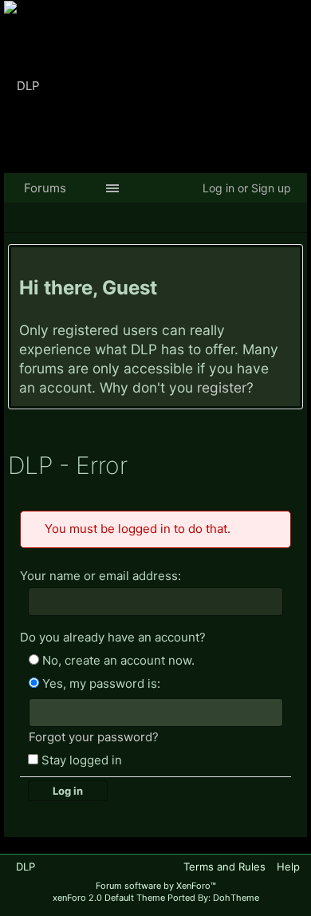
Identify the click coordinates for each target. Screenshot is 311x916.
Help (288, 865)
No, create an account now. (117, 659)
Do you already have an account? (113, 636)
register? (225, 387)
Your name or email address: (100, 575)
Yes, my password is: (99, 682)
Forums (45, 187)
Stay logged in (80, 758)
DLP (25, 865)
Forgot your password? (94, 735)
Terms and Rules (224, 865)
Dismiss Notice (290, 263)
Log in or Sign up (247, 188)
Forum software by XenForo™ (156, 883)
